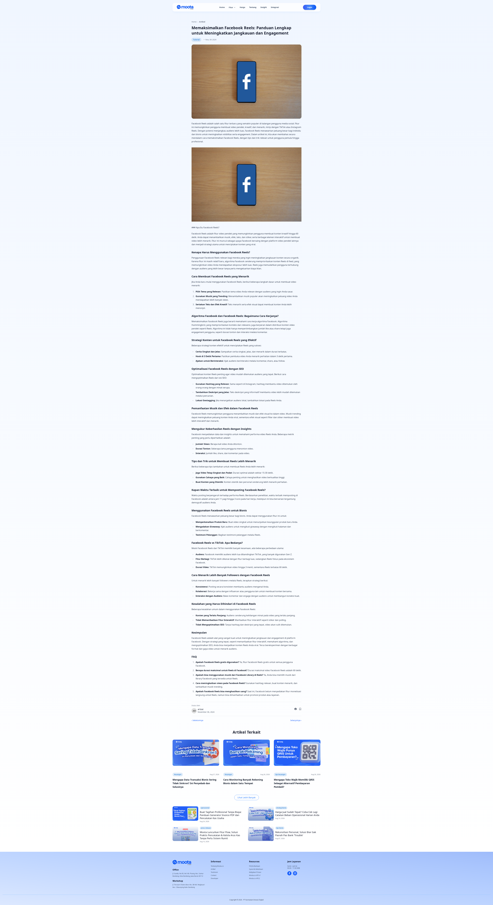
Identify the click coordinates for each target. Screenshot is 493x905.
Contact (213, 875)
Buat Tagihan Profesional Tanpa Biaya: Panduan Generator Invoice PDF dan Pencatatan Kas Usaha (220, 815)
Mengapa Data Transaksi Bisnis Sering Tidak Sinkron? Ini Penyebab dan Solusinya (194, 783)
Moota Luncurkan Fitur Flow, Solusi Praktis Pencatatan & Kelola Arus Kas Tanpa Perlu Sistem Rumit (220, 835)
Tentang (252, 7)
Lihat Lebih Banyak (247, 797)
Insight (263, 7)
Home (222, 7)
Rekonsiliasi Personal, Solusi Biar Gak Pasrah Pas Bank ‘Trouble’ (295, 834)
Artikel (202, 22)
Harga (242, 7)
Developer (214, 878)
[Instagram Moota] (295, 873)
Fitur (231, 7)
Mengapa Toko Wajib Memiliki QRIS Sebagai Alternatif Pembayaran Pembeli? (294, 783)
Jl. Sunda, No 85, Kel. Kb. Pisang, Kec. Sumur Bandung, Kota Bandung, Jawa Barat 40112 (188, 874)
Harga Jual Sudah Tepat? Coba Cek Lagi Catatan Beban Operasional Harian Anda (297, 813)
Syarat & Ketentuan (256, 869)
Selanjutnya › (295, 720)
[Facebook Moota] (289, 873)
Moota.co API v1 (255, 875)
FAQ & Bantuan (254, 866)
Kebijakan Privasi (255, 872)
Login (309, 7)
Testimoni (214, 872)
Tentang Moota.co (217, 866)
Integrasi (275, 7)
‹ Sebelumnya (197, 720)
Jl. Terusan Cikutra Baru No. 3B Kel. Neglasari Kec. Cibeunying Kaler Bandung (189, 886)
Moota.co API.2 (254, 878)
